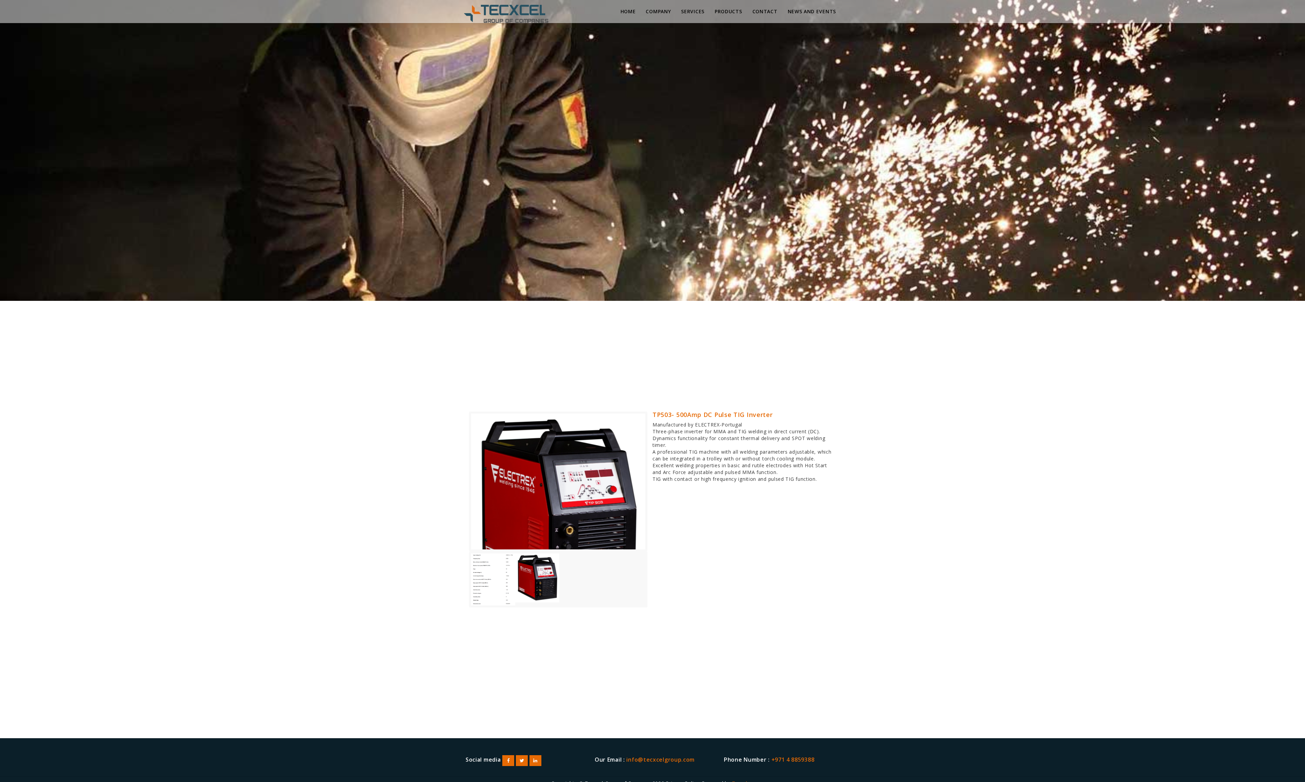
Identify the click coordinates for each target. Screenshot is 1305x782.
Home (628, 11)
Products (728, 11)
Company (658, 11)
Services (692, 11)
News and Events (812, 11)
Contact (765, 11)
